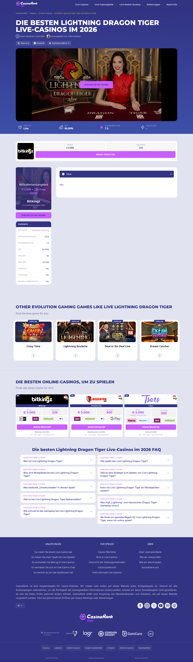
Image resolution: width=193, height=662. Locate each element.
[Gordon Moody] (107, 634)
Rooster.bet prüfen (96, 431)
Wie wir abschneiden (150, 562)
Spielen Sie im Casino (96, 84)
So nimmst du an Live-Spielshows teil (53, 572)
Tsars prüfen (151, 431)
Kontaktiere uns (150, 567)
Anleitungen (153, 4)
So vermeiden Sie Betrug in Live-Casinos (53, 562)
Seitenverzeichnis (141, 658)
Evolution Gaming (40, 230)
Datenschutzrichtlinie (96, 658)
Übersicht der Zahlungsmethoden (107, 562)
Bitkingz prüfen (42, 431)
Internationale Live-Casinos (107, 572)
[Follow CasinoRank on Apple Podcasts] (174, 605)
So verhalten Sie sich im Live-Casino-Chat (53, 567)
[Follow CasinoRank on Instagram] (147, 605)
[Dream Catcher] (159, 340)
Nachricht (171, 4)
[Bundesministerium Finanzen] (50, 634)
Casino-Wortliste (107, 552)
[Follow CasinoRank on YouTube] (161, 605)
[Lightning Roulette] (75, 340)
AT (19, 605)
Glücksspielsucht (107, 567)
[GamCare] (132, 634)
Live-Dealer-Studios (130, 4)
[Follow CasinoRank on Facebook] (140, 605)
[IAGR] (88, 634)
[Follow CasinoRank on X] (154, 605)
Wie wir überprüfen (150, 557)
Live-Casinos (81, 4)
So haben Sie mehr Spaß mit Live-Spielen (53, 557)
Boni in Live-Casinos (107, 557)
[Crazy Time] (33, 340)
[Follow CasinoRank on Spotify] (167, 605)
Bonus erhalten (105, 154)
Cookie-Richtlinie (51, 658)
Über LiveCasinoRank (150, 552)
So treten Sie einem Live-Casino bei (53, 552)
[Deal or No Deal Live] (117, 340)
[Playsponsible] (71, 634)
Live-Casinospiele (104, 4)
